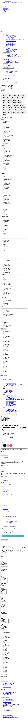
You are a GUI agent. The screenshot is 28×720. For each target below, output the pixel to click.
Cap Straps (6, 322)
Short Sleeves (7, 315)
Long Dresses (7, 156)
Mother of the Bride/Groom (10, 137)
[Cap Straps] (4, 625)
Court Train (6, 264)
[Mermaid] (4, 615)
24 (4, 102)
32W (18, 110)
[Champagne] (7, 445)
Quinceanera (7, 140)
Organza (6, 248)
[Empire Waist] (4, 614)
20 (15, 100)
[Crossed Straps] (4, 579)
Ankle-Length (7, 260)
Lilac (5, 349)
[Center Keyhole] (5, 575)
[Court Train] (3, 605)
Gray (5, 370)
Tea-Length (6, 270)
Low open (6, 199)
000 (5, 95)
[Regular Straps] (4, 626)
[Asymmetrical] (3, 603)
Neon (5, 211)
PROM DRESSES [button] (5, 697)
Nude (5, 365)
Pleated (5, 186)
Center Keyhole (7, 179)
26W (24, 107)
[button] (5, 34)
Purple (5, 348)
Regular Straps (7, 323)
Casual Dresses (7, 128)
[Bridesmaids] (6, 562)
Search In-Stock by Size (8, 92)
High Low (6, 182)
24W (18, 107)
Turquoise (6, 341)
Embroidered (7, 225)
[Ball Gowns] (4, 567)
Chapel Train (7, 263)
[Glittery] (2, 584)
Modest (5, 158)
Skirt (5, 165)
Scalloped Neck (7, 288)
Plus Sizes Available (8, 187)
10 (13, 98)
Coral (5, 362)
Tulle (5, 254)
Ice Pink (6, 352)
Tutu (5, 169)
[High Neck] (4, 610)
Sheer (5, 200)
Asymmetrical (7, 261)
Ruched (6, 188)
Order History (6, 490)
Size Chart (3, 452)
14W (10, 105)
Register (5, 10)
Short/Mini (6, 268)
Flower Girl (6, 134)
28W (5, 110)
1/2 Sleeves (6, 310)
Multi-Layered (7, 183)
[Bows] (3, 592)
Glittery (6, 209)
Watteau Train (7, 272)
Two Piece (6, 171)
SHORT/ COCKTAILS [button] (6, 712)
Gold (5, 366)
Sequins (6, 234)
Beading (6, 221)
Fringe (5, 229)
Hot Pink (6, 354)
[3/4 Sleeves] (4, 620)
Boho (5, 150)
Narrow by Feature (6, 121)
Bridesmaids (7, 127)
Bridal (5, 126)
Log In (4, 11)
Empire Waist (7, 301)
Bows (5, 222)
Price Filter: (5, 86)
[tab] (15, 382)
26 (10, 102)
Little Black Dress (8, 154)
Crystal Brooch (7, 224)
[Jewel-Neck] (4, 611)
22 (20, 100)
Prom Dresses (7, 139)
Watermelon (6, 357)
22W (11, 107)
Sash (5, 233)
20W (5, 107)
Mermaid (6, 303)
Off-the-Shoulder (7, 284)
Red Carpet (6, 141)
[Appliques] (3, 590)
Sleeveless (6, 316)
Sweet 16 (6, 143)
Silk (5, 252)
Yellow (5, 333)
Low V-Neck (7, 283)
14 (23, 98)
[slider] (25, 536)
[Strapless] (4, 628)
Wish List (5, 6)
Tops (5, 168)
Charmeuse (6, 240)
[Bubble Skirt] (5, 573)
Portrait (5, 287)
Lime (5, 338)
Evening (6, 132)
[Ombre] (2, 587)
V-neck (5, 294)
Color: (2, 442)
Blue (5, 345)
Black (5, 369)
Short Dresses (7, 164)
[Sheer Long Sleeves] (4, 622)
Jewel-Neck (6, 281)
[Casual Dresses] (6, 563)
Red (5, 359)
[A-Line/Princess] (4, 613)
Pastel (5, 214)
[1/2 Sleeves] (4, 619)
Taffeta (5, 253)
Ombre (5, 213)
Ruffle (5, 232)
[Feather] (3, 598)
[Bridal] (6, 561)
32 (4, 105)
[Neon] (2, 586)
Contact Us (5, 480)
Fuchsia (6, 356)
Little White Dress (8, 155)
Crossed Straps (7, 197)
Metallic (6, 210)
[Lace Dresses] (4, 570)
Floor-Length (7, 265)
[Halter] (4, 609)
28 (15, 102)
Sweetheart (6, 293)
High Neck (6, 280)
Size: (2, 440)
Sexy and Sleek (7, 161)
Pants (5, 159)
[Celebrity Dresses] (5, 574)
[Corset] (5, 576)
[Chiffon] (3, 597)
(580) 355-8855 (7, 1)
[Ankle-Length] (3, 602)
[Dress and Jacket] (4, 569)
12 (18, 98)
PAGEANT (5, 505)
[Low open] (4, 582)
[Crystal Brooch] (3, 593)
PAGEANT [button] (3, 689)
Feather (5, 226)
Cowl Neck (6, 277)
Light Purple (7, 350)
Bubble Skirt (7, 176)
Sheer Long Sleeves (8, 314)
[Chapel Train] (3, 604)
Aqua (5, 340)
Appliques (6, 220)
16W (16, 105)
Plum (5, 358)
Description (5, 457)
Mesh (5, 246)
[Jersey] (3, 599)
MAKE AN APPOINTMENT (9, 526)
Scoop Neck (7, 289)
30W (11, 110)
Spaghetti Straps (7, 325)
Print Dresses (7, 160)
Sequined (6, 250)
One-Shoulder (7, 285)
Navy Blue (6, 346)
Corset (5, 180)
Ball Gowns (6, 148)
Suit (5, 167)
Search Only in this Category (8, 85)
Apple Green (7, 336)
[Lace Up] (4, 581)
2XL (5, 114)
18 (10, 100)
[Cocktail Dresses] (6, 564)
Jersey (5, 244)
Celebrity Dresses (8, 178)
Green (5, 337)
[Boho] (4, 568)
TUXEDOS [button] (5, 509)
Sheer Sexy (6, 163)
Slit (5, 189)
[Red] (10, 445)
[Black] (4, 445)
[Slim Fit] (4, 617)
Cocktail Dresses (7, 130)
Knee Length (7, 266)
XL (24, 112)
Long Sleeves (7, 312)
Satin (5, 249)
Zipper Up (6, 202)
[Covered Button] (4, 578)
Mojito (5, 335)
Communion (7, 131)
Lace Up (6, 198)
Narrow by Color (6, 331)
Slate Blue (6, 344)
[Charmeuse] (3, 596)
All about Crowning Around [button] (9, 516)
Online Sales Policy (5, 453)
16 (4, 100)
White (5, 373)
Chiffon (6, 241)
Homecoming (7, 136)
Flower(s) (6, 228)
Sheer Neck (6, 291)
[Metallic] (2, 585)
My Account (5, 8)
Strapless (6, 292)
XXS (24, 110)
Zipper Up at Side (8, 203)
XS (5, 112)
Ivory (5, 363)
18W (23, 105)
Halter (5, 279)
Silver (5, 371)
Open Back (6, 184)
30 (20, 102)
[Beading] (3, 591)
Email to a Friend (4, 455)
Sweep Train (7, 269)
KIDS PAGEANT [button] (4, 681)
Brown (5, 367)
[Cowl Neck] (4, 607)
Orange (6, 361)
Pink (5, 353)
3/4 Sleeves (6, 311)
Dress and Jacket (7, 151)
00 (10, 95)
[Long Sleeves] (4, 621)
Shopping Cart (6, 9)
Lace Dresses (7, 152)
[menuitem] (15, 6)
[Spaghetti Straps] (4, 627)
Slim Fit (6, 304)
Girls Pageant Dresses (8, 135)
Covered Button (7, 195)
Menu (2, 31)
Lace (5, 230)
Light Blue (6, 342)
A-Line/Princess (7, 300)
